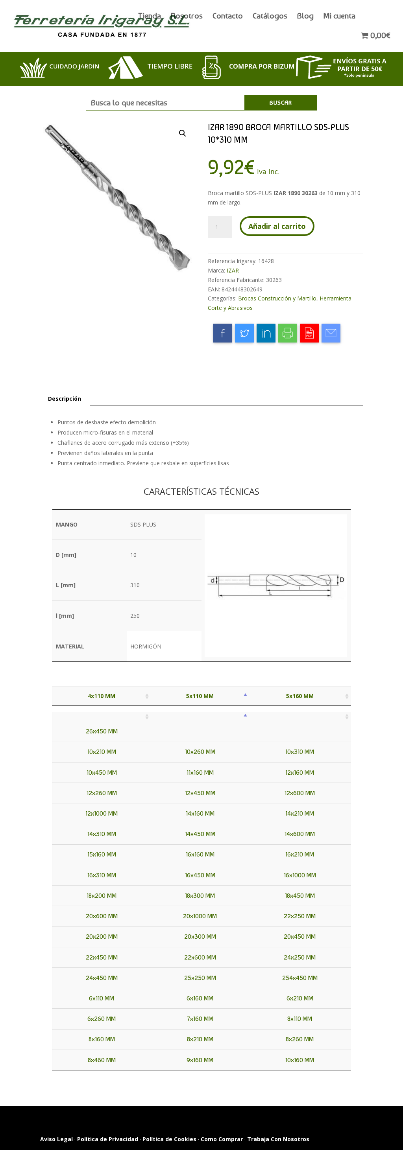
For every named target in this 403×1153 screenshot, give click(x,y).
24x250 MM (300, 957)
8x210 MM (200, 1039)
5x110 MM (200, 696)
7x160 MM (200, 1018)
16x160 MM (200, 854)
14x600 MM (300, 834)
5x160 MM (300, 696)
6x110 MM (101, 998)
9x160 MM (200, 1060)
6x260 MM (101, 1018)
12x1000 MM (101, 813)
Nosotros (187, 16)
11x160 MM (200, 772)
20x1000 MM (200, 916)
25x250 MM (200, 978)
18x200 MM (101, 895)
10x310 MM (299, 751)
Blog (305, 16)
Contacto (228, 16)
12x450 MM (200, 793)
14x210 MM (299, 813)
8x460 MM (102, 1060)
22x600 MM (200, 957)
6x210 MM (300, 998)
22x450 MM (102, 957)
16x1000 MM (300, 875)
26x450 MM (102, 731)
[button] (183, 133)
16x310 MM (101, 875)
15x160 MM (101, 854)
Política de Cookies (169, 1139)
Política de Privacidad (107, 1139)
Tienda (149, 16)
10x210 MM (101, 751)
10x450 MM (102, 772)
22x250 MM (300, 916)
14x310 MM (101, 834)
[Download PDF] (309, 333)
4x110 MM (101, 696)
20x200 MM (102, 936)
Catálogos (270, 16)
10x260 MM (200, 751)
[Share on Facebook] (222, 333)
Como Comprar (222, 1139)
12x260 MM (102, 793)
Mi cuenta (339, 16)
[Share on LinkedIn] (266, 333)
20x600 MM (102, 916)
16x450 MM (200, 875)
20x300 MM (200, 936)
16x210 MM (299, 854)
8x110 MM (299, 1018)
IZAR (233, 270)
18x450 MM (300, 895)
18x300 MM (200, 895)
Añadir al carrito (277, 226)
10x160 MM (299, 1060)
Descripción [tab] (64, 398)
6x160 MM (200, 998)
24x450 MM (102, 978)
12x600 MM (300, 793)
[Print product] (287, 333)
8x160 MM (102, 1039)
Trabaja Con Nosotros (278, 1139)
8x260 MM (300, 1039)
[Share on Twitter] (244, 333)
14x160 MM (200, 813)
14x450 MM (200, 834)
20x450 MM (300, 936)
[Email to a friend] (331, 333)
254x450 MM (300, 978)
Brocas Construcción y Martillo (277, 298)
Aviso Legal (56, 1139)
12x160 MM (299, 772)
